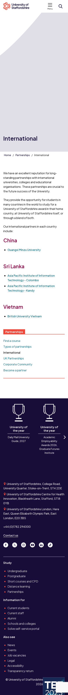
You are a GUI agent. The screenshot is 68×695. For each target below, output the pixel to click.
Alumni (11, 618)
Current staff (15, 613)
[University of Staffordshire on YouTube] (33, 544)
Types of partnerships (17, 346)
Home (7, 155)
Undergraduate (17, 571)
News (11, 645)
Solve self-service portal (23, 628)
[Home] (17, 6)
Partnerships (23, 155)
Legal (11, 660)
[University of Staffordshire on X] (16, 544)
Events (11, 650)
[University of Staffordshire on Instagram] (25, 544)
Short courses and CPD (22, 581)
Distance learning (18, 586)
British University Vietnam (24, 316)
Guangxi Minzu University (24, 250)
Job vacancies (16, 655)
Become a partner (15, 370)
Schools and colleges (21, 623)
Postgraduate (16, 576)
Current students (18, 608)
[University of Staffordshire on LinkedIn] (42, 544)
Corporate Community (17, 364)
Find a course (11, 341)
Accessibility (15, 665)
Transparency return (20, 671)
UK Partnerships (13, 358)
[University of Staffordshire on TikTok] (51, 544)
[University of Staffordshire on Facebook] (7, 544)
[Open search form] (60, 6)
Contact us (10, 535)
